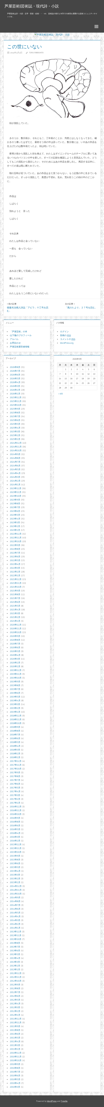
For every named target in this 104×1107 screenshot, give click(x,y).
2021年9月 (15, 590)
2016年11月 (16, 810)
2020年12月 (16, 624)
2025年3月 (15, 431)
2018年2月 (15, 753)
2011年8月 (15, 1030)
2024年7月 (15, 461)
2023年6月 (15, 511)
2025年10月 (16, 405)
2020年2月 (15, 662)
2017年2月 (15, 799)
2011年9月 (15, 1026)
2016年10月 (16, 814)
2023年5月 (15, 514)
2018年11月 (16, 719)
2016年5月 (15, 829)
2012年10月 (16, 980)
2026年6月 (15, 374)
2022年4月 (15, 564)
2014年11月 (16, 889)
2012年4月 (15, 1003)
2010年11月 (16, 1056)
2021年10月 (16, 586)
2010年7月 (15, 1071)
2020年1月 (15, 666)
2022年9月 (15, 545)
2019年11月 (16, 674)
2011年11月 (16, 1022)
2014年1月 (15, 927)
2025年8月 (15, 412)
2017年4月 (15, 791)
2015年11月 (16, 848)
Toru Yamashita (36, 52)
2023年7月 (15, 507)
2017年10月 (16, 768)
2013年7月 (15, 946)
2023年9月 (15, 499)
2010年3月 (15, 1086)
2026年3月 (15, 386)
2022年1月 (15, 575)
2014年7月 (15, 905)
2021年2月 (15, 617)
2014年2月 (15, 924)
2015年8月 (15, 859)
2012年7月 (15, 992)
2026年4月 (15, 382)
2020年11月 (16, 628)
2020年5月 (15, 651)
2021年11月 (16, 583)
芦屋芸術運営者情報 (19, 346)
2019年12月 (16, 670)
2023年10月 (15, 496)
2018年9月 (15, 727)
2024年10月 (16, 450)
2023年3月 (15, 522)
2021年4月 (15, 609)
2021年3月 (15, 613)
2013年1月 (15, 969)
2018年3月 (15, 749)
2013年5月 (15, 954)
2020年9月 (15, 636)
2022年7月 (15, 552)
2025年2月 (15, 435)
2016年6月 (15, 825)
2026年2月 (15, 389)
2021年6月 (15, 602)
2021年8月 (15, 594)
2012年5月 (15, 999)
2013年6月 (15, 950)
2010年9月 (15, 1064)
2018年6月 (15, 738)
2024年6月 (15, 465)
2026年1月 (15, 393)
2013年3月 (15, 961)
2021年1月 (15, 621)
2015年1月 (15, 882)
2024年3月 (15, 477)
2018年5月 (15, 742)
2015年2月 (15, 878)
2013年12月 (15, 931)
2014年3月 (15, 920)
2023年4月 (15, 518)
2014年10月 (16, 893)
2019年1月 (15, 711)
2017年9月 (15, 772)
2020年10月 (16, 632)
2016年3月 (15, 836)
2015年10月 (16, 852)
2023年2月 (15, 526)
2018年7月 (15, 734)
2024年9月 (15, 454)
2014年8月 (15, 901)
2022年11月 (16, 537)
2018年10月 (16, 723)
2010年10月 (16, 1060)
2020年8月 (15, 639)
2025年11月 (16, 401)
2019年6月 (15, 693)
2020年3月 (15, 658)
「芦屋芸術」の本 (18, 331)
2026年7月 (15, 370)
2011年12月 (16, 1018)
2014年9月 (15, 897)
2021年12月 (16, 579)
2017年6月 (15, 783)
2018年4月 (15, 746)
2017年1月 (15, 802)
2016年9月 (15, 818)
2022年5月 (15, 560)
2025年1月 (15, 439)
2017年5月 (15, 787)
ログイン (64, 331)
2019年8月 (15, 685)
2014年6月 (15, 908)
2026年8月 (15, 367)
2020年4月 (15, 655)
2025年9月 (15, 408)
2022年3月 (15, 567)
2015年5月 (15, 867)
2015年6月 (15, 863)
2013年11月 (15, 935)
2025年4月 (15, 427)
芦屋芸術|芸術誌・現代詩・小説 (32, 6)
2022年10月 (16, 541)
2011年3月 (15, 1045)
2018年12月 (16, 715)
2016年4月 (15, 833)
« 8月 (60, 393)
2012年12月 (16, 973)
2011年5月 (15, 1037)
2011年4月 (15, 1041)
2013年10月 (15, 939)
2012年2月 (15, 1011)
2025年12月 (16, 397)
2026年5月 (15, 378)
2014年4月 (15, 916)
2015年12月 (16, 844)
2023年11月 (15, 492)
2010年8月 (15, 1068)
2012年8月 (15, 988)
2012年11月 (16, 977)
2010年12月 (16, 1052)
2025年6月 (15, 420)
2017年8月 (15, 776)
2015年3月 (15, 874)
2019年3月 (15, 704)
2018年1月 (15, 757)
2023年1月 (15, 530)
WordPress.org (66, 342)
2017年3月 (15, 795)
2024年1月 (15, 484)
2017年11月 (16, 764)
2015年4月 (15, 871)
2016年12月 (16, 806)
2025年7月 (15, 416)
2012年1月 (15, 1015)
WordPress (52, 1101)
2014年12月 (16, 886)
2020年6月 (15, 647)
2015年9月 (15, 855)
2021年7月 (15, 598)
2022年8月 (15, 549)
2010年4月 (15, 1083)
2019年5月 (15, 696)
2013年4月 (15, 958)
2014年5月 (15, 912)
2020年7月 (15, 643)
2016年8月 (15, 821)
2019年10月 (16, 677)
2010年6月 (15, 1075)
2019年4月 (15, 700)
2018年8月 (15, 730)
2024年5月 (15, 469)
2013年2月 (15, 965)
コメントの (67, 339)
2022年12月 (16, 533)
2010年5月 (15, 1079)
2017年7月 (15, 780)
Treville (64, 1101)
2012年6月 (15, 996)
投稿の (65, 335)
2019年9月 (15, 681)
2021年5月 (15, 605)
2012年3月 (15, 1007)
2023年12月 (15, 488)
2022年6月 (15, 556)
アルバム (14, 339)
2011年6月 (15, 1033)
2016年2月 (15, 840)
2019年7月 (15, 689)
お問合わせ (15, 342)
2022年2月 (15, 571)
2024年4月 (15, 473)
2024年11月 (16, 446)
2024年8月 (15, 458)
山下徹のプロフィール (21, 335)
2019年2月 (15, 708)
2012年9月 (15, 984)
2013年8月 (15, 943)
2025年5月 (15, 424)
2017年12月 (16, 761)
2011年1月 (15, 1049)
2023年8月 (15, 503)
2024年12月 (16, 442)
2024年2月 (15, 480)
